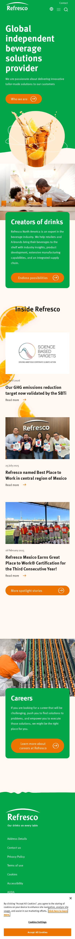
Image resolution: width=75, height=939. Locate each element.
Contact (63, 3)
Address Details (17, 838)
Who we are (19, 99)
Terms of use (15, 865)
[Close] (71, 898)
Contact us (14, 847)
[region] (37, 916)
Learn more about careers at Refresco (33, 745)
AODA (10, 892)
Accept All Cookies (37, 932)
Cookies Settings (37, 922)
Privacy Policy (16, 856)
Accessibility (15, 883)
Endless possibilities (33, 277)
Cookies (12, 874)
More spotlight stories (26, 590)
